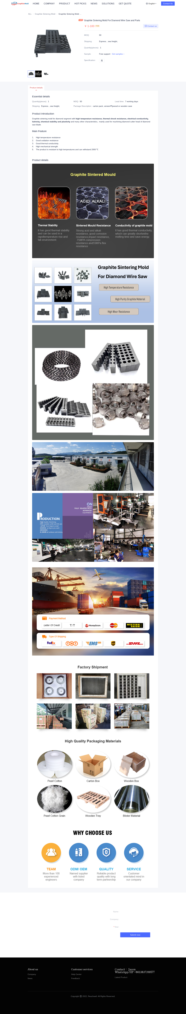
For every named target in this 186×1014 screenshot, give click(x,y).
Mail (116, 927)
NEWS (94, 3)
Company (114, 919)
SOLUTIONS (108, 3)
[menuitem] (36, 3)
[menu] (88, 3)
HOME (36, 3)
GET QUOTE (125, 3)
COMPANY (49, 3)
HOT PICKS (80, 3)
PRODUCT (64, 3)
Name (115, 912)
